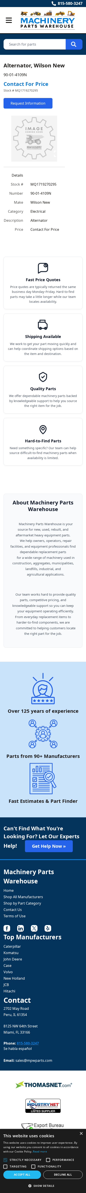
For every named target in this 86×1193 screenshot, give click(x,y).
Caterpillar (12, 946)
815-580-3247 (70, 3)
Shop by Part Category (22, 903)
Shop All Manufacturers (23, 896)
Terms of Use (15, 916)
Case (7, 965)
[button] (43, 1186)
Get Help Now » (49, 846)
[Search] (74, 44)
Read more (40, 1151)
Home (9, 890)
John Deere (13, 959)
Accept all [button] (22, 1174)
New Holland (14, 978)
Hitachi (9, 991)
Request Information (28, 103)
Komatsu (11, 952)
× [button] (81, 1133)
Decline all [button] (63, 1174)
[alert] (43, 1161)
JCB (6, 984)
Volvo (8, 972)
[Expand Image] (56, 153)
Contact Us (13, 909)
